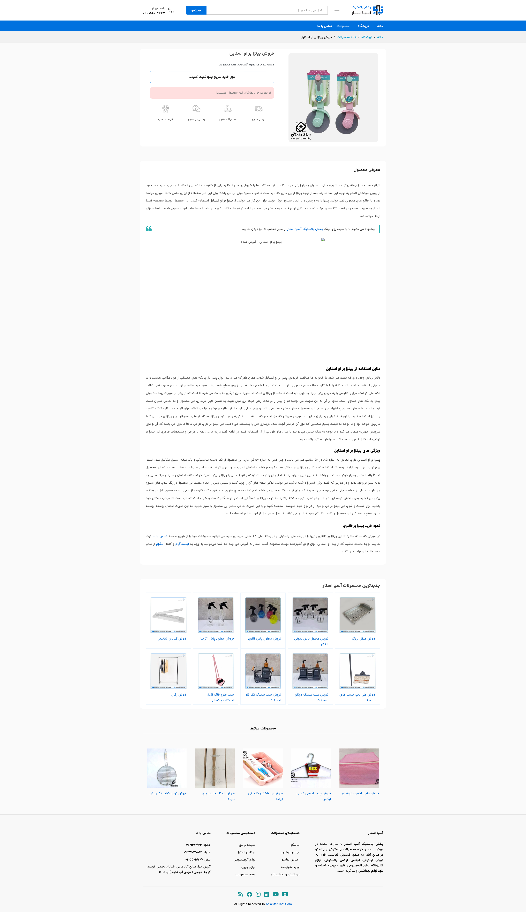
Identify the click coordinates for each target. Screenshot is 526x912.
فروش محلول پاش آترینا (217, 638)
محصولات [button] (343, 25)
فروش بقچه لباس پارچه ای (360, 793)
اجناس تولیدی (290, 859)
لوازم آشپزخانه (246, 65)
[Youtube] (276, 894)
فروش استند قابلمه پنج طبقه (218, 796)
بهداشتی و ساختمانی (285, 874)
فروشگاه (363, 25)
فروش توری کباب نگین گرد (168, 793)
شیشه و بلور (247, 844)
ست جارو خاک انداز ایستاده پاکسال (220, 697)
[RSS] (240, 894)
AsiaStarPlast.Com (279, 904)
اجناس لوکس (290, 852)
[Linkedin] (266, 894)
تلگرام (160, 543)
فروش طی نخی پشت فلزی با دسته (357, 697)
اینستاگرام (182, 543)
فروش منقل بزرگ (364, 638)
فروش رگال (179, 694)
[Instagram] (258, 894)
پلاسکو (295, 844)
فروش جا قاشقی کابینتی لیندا (265, 796)
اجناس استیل (246, 852)
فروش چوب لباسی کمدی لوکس (313, 796)
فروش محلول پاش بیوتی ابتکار (311, 641)
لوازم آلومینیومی (244, 859)
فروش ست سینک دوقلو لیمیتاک (311, 697)
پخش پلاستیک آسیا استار (305, 228)
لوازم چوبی (248, 867)
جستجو (196, 10)
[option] (359, 770)
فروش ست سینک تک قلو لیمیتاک (263, 697)
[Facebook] (249, 894)
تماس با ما (324, 25)
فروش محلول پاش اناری (264, 638)
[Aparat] (285, 894)
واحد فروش (158, 8)
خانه (380, 25)
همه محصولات (227, 65)
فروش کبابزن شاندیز (172, 638)
